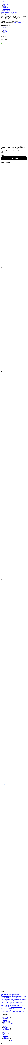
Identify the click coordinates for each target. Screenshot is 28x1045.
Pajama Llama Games (18, 1007)
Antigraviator (3, 994)
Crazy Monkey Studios (13, 997)
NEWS (4, 1033)
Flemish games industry (5, 1002)
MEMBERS (6, 4)
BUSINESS (5, 1017)
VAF (1, 1011)
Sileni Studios (18, 1008)
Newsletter (5, 1034)
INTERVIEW (6, 1031)
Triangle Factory (22, 1010)
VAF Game (5, 1011)
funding (22, 1002)
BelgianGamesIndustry (10, 996)
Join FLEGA (14, 158)
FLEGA (18, 1001)
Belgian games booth (9, 994)
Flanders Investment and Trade (9, 1000)
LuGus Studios (5, 1007)
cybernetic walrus (4, 999)
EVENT (5, 1022)
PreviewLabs (3, 1008)
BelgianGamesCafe (16, 994)
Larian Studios (19, 1005)
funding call (3, 1003)
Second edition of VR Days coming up (9, 12)
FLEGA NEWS (6, 1026)
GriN (19, 1003)
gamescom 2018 (15, 1003)
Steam (4, 1010)
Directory (5, 1020)
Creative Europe (23, 997)
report (7, 1008)
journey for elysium (8, 1005)
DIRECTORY (6, 2)
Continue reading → (17, 22)
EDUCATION (6, 1021)
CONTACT (5, 7)
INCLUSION (6, 1029)
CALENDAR (6, 5)
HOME (5, 1)
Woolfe (24, 1011)
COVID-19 (6, 997)
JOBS (4, 1032)
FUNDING (5, 1027)
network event (13, 1007)
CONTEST (5, 1018)
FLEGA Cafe (23, 1000)
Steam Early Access (10, 1010)
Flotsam (18, 1002)
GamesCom (9, 1003)
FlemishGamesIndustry (13, 1002)
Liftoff (24, 1005)
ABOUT (5, 6)
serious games (12, 1008)
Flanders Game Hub (7, 1023)
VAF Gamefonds (13, 1011)
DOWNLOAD (6, 9)
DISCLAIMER (6, 10)
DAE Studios (10, 999)
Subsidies (5, 1037)
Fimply (12, 1040)
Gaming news (6, 1028)
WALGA (21, 1011)
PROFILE (5, 1036)
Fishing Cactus (17, 999)
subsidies (15, 1010)
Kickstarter (13, 1005)
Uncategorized (6, 1038)
